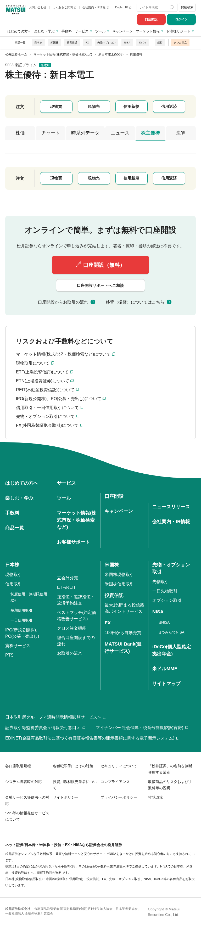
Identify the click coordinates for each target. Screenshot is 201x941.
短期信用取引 (21, 610)
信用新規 (131, 106)
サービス (81, 31)
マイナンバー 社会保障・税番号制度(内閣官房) (139, 727)
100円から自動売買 (123, 632)
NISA (127, 42)
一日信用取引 (21, 620)
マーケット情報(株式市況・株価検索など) (76, 520)
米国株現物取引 (119, 574)
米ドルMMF (164, 668)
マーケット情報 (148, 31)
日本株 (38, 42)
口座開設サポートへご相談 (100, 285)
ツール (100, 31)
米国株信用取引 (119, 584)
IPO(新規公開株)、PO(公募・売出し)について (58, 398)
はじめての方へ (19, 31)
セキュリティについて (118, 766)
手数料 (67, 31)
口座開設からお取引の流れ (63, 302)
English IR (122, 7)
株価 (20, 133)
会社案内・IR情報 (94, 7)
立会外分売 (67, 578)
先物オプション (106, 42)
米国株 (54, 42)
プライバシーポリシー (118, 797)
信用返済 (169, 106)
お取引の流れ (69, 653)
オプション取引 (167, 600)
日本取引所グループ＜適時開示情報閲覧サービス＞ (53, 717)
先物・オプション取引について (45, 416)
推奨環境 (155, 797)
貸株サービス (17, 645)
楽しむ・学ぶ (44, 31)
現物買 (56, 106)
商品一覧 (20, 42)
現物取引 (13, 574)
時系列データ (85, 133)
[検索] (172, 7)
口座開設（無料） (104, 265)
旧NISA (164, 622)
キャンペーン (122, 31)
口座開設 (151, 19)
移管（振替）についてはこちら (135, 302)
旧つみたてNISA (171, 632)
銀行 (160, 42)
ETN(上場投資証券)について (42, 381)
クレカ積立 (180, 42)
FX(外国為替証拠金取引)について (47, 425)
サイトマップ (166, 683)
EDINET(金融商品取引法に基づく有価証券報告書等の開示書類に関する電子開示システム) (89, 738)
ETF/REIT (66, 587)
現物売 (94, 106)
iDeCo (142, 42)
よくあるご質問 (63, 7)
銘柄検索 (187, 7)
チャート (50, 133)
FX (87, 42)
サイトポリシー (66, 797)
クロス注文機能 (71, 628)
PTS (9, 655)
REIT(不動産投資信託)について (45, 390)
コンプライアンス (115, 782)
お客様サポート (178, 31)
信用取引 (13, 584)
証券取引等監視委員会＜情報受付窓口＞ (43, 727)
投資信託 (72, 42)
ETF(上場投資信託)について (42, 372)
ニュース (120, 133)
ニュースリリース (171, 506)
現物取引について (32, 363)
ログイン (181, 19)
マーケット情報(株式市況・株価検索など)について (63, 354)
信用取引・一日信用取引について (47, 407)
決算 (181, 133)
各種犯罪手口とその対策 (73, 766)
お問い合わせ (37, 7)
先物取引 (160, 581)
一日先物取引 (164, 591)
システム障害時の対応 (23, 782)
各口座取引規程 (18, 766)
